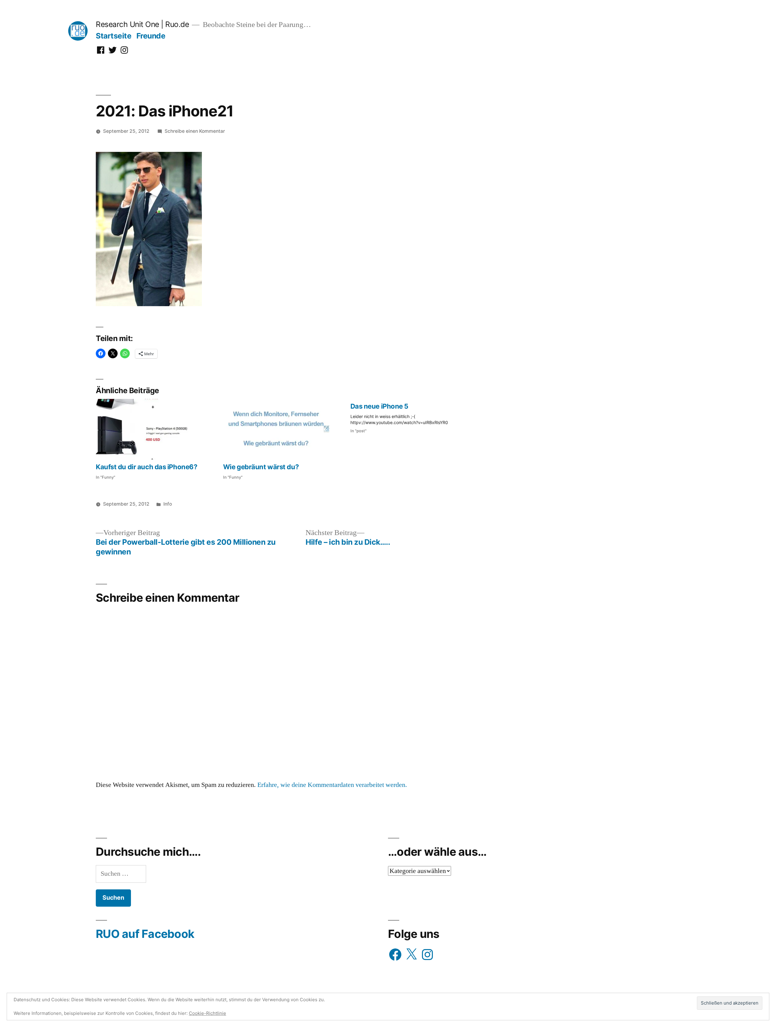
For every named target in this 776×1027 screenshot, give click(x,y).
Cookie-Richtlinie (207, 1013)
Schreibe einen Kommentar (195, 131)
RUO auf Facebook (145, 934)
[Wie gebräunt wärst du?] (283, 429)
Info (167, 504)
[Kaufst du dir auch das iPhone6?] (156, 429)
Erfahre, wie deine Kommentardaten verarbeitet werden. (332, 785)
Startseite (113, 35)
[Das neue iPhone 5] (414, 416)
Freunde (151, 35)
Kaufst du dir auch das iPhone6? (146, 467)
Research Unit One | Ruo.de (142, 24)
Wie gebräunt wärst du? (261, 467)
